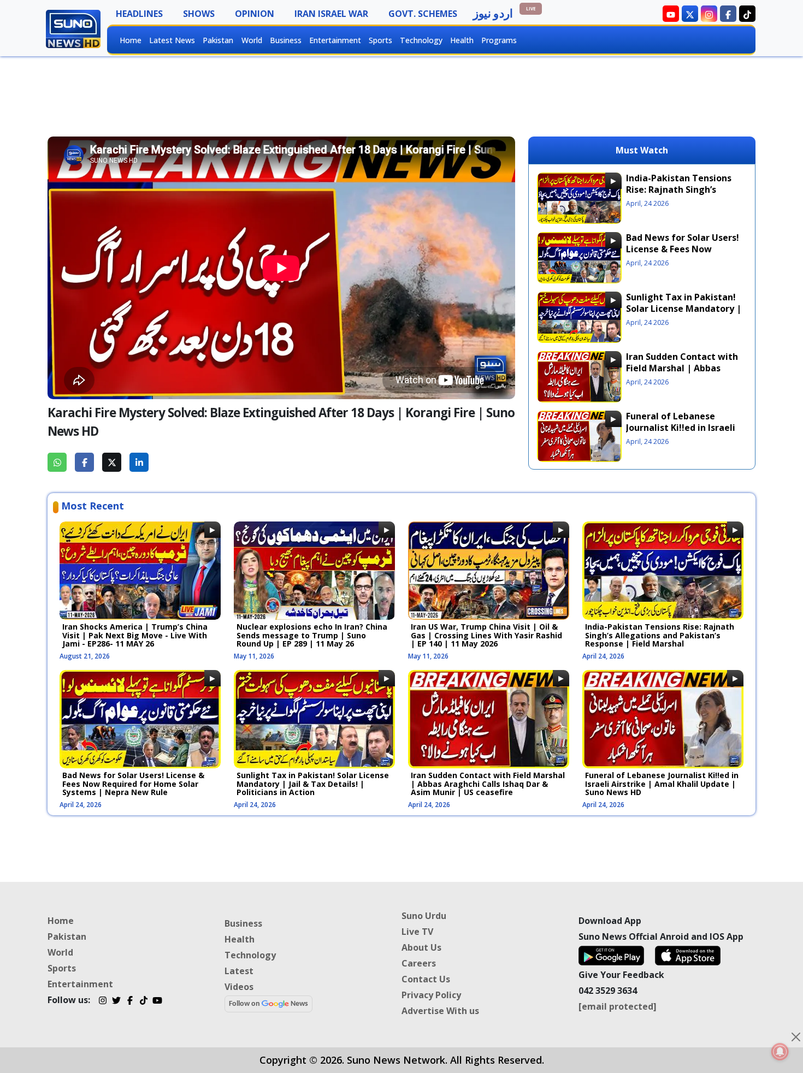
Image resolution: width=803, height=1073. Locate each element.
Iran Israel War (331, 14)
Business (286, 40)
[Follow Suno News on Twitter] (690, 14)
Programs (499, 40)
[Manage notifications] (780, 1051)
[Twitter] (116, 1001)
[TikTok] (143, 1001)
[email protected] (617, 1006)
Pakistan (218, 40)
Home (130, 40)
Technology (421, 40)
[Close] (795, 1037)
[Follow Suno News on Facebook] (728, 14)
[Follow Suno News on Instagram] (709, 14)
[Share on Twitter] (111, 462)
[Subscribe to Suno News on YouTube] (671, 14)
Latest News (172, 40)
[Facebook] (130, 1001)
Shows (199, 14)
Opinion (254, 14)
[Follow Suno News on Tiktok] (747, 14)
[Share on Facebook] (84, 462)
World (251, 40)
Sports (380, 40)
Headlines (139, 14)
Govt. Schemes (422, 14)
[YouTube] (157, 1001)
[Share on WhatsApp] (57, 462)
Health (462, 40)
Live (531, 8)
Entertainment (335, 40)
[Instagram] (102, 1001)
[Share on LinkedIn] (139, 462)
